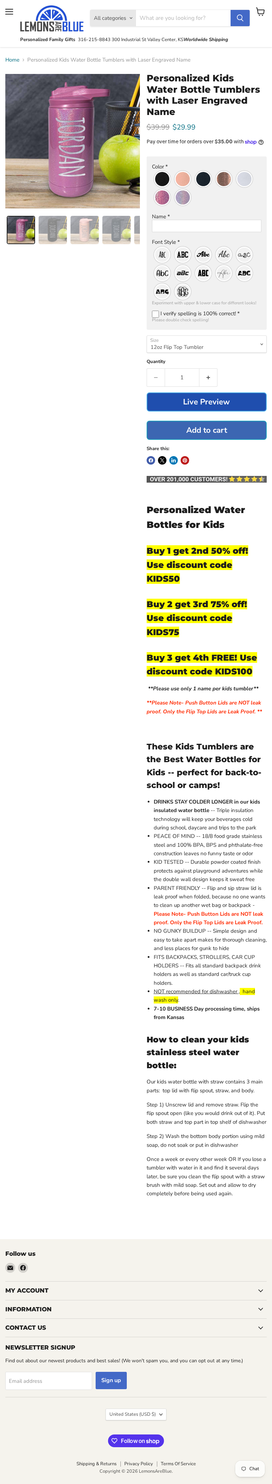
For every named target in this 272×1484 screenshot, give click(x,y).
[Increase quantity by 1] (208, 377)
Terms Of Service (178, 1464)
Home (12, 60)
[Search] (240, 18)
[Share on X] (162, 460)
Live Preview (206, 402)
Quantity (156, 361)
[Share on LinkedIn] (173, 460)
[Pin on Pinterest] (185, 460)
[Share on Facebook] (151, 460)
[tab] (21, 230)
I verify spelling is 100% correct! (199, 313)
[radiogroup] (206, 188)
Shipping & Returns (96, 1464)
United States (132, 1414)
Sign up (111, 1380)
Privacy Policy (138, 1464)
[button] (206, 167)
